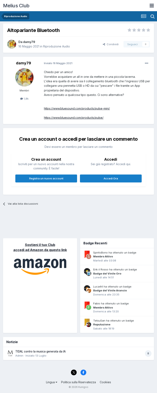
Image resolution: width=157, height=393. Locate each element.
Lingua (51, 382)
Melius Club (16, 6)
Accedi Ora (111, 178)
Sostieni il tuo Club (40, 245)
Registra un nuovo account (46, 178)
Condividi (112, 44)
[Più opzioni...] (146, 63)
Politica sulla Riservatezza (78, 382)
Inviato (58, 63)
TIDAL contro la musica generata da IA (40, 351)
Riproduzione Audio (56, 46)
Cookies (105, 382)
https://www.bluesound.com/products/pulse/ (73, 117)
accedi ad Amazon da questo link (40, 250)
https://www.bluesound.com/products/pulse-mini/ (77, 108)
